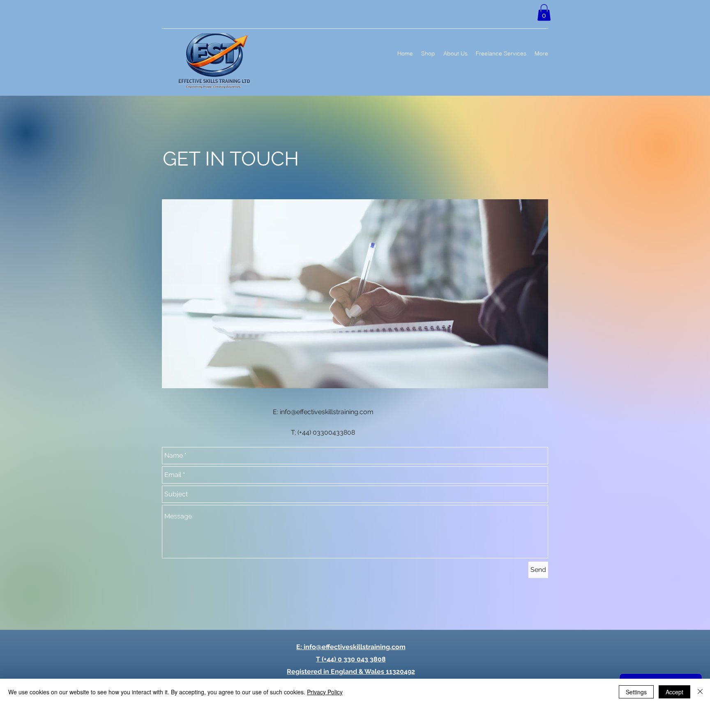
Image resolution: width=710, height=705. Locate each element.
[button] (544, 12)
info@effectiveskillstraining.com (326, 412)
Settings (636, 692)
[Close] (700, 691)
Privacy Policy (325, 692)
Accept (674, 692)
